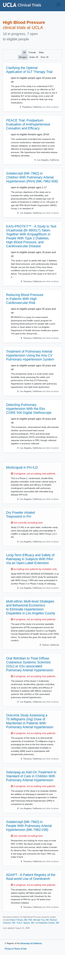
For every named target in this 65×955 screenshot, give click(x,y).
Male (41, 52)
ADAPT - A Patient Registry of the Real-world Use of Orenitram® (30, 877)
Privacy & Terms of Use (15, 949)
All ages (23, 57)
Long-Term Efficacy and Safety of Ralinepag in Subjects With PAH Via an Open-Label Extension (30, 559)
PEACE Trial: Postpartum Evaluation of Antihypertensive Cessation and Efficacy (28, 124)
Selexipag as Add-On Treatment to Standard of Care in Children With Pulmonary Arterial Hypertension (31, 776)
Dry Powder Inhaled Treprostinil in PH (20, 514)
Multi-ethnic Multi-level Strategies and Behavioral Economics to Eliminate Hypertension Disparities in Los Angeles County (30, 607)
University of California (31, 943)
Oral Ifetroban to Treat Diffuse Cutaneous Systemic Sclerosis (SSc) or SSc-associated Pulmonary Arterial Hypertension (29, 664)
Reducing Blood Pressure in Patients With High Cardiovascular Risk (24, 299)
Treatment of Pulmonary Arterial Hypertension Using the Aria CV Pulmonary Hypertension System (30, 355)
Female (32, 52)
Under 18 (33, 57)
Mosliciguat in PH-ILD (22, 467)
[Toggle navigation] (58, 4)
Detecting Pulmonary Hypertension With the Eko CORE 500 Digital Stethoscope (28, 408)
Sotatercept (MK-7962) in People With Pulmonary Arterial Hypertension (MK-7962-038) (29, 826)
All (24, 52)
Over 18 (44, 57)
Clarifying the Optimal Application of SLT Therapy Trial (29, 70)
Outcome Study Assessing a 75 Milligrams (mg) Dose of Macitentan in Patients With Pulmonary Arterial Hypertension (29, 721)
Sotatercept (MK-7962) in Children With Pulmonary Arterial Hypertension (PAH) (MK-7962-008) (32, 177)
